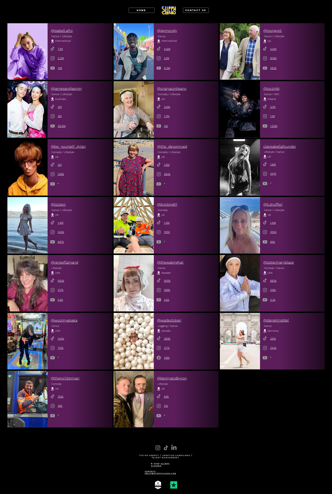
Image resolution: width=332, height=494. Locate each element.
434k (61, 232)
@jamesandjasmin (66, 88)
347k (273, 173)
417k (61, 289)
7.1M (60, 49)
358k (167, 289)
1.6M (167, 164)
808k (273, 58)
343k (273, 347)
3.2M (61, 58)
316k (273, 289)
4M (60, 106)
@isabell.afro (62, 30)
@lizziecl (58, 204)
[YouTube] (52, 68)
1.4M (60, 222)
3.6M (167, 106)
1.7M (166, 116)
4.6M (167, 49)
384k (167, 174)
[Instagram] (52, 58)
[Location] (52, 41)
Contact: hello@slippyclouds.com (160, 472)
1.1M (272, 116)
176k (61, 347)
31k (166, 405)
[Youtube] (52, 242)
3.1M (166, 58)
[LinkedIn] (174, 448)
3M (60, 116)
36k (60, 405)
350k (273, 232)
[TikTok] (52, 48)
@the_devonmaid (172, 146)
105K (167, 232)
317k (167, 347)
